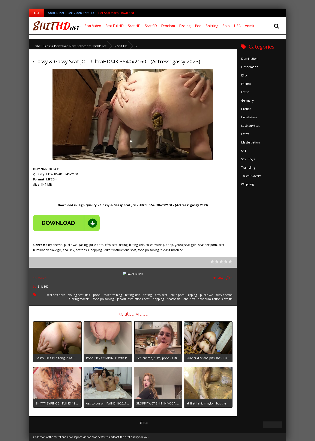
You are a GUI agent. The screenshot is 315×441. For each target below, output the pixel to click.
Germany (247, 100)
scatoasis (173, 299)
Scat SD (151, 25)
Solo (226, 25)
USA (237, 25)
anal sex (189, 299)
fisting (147, 295)
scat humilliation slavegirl (215, 299)
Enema (246, 84)
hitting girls (132, 295)
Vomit (249, 25)
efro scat (161, 295)
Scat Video (93, 25)
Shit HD (43, 286)
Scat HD (134, 25)
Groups (246, 109)
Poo (198, 25)
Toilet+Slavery (251, 176)
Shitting (212, 25)
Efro (244, 75)
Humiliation (249, 117)
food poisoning (103, 299)
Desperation (249, 67)
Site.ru (55, 25)
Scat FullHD (114, 25)
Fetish (245, 92)
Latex (245, 134)
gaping (192, 295)
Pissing (185, 25)
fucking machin (79, 299)
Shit (243, 151)
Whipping (247, 184)
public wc (206, 295)
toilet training (113, 295)
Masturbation (250, 142)
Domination (249, 58)
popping (158, 299)
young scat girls (79, 295)
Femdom (168, 25)
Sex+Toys (248, 159)
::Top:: (144, 423)
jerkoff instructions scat (133, 299)
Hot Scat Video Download (116, 13)
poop (96, 295)
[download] (66, 223)
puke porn (177, 295)
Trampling (248, 167)
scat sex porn (55, 295)
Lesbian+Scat (250, 126)
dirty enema (224, 295)
